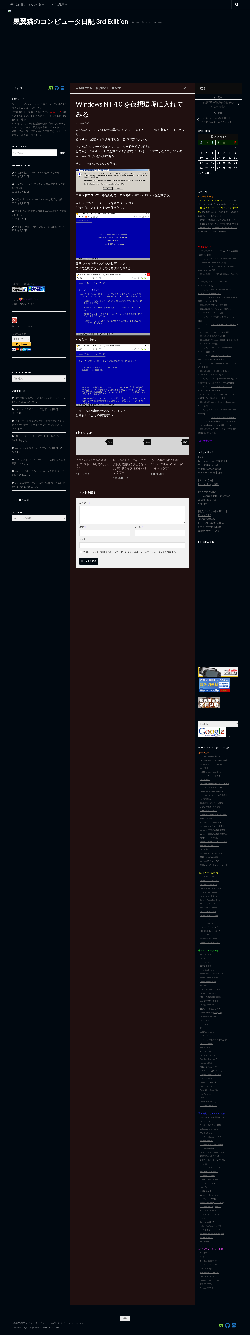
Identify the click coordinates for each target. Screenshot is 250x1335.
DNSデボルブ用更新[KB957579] (213, 814)
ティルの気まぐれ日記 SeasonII (214, 495)
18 (206, 162)
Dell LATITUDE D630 (208, 1276)
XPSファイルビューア (209, 1171)
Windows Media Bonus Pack (211, 1168)
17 (201, 162)
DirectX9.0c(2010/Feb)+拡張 (211, 1144)
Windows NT (85, 88)
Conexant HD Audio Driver (210, 888)
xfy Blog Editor (206, 1051)
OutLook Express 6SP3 (209, 1129)
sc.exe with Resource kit (209, 1214)
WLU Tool (204, 768)
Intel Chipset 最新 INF (209, 896)
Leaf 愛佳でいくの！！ (209, 1001)
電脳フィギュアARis (208, 1067)
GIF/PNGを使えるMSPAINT (211, 1137)
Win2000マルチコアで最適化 (212, 826)
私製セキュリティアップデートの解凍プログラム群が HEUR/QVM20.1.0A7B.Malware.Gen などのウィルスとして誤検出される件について (218, 227)
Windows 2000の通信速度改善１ (213, 830)
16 (235, 157)
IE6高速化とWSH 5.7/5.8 (210, 1230)
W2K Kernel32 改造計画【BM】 (213, 1117)
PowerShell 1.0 (206, 1063)
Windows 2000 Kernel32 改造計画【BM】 (37, 409)
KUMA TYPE (204, 515)
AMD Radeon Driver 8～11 (210, 908)
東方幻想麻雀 (205, 966)
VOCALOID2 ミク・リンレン (211, 1071)
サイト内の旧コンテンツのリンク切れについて (40, 226)
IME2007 (204, 1164)
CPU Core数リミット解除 (210, 1125)
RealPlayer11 (205, 1094)
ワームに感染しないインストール (213, 841)
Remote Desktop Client (209, 845)
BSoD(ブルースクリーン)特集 (212, 803)
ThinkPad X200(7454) (208, 1261)
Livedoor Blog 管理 (208, 484)
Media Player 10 (206, 1078)
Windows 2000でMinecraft (211, 764)
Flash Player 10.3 (207, 954)
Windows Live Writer (208, 1105)
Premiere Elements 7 (208, 1059)
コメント (85, 502)
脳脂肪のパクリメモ (209, 530)
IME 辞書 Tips (205, 849)
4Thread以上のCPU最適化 (210, 822)
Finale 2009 (205, 1047)
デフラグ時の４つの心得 (210, 807)
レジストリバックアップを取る (213, 1160)
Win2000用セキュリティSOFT (212, 853)
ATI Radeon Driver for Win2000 (223, 259)
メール (139, 527)
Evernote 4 (204, 985)
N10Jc (202, 1257)
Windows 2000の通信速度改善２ (213, 834)
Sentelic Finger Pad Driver (210, 900)
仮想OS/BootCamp (108, 88)
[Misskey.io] (50, 88)
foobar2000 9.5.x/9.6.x (209, 1090)
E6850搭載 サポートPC (209, 1272)
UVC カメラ (205, 919)
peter (14, 428)
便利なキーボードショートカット (213, 865)
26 (212, 168)
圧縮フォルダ (205, 1191)
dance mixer (204, 1020)
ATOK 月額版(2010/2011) (210, 997)
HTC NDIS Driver (207, 877)
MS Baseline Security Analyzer (212, 1233)
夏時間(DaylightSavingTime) (211, 1156)
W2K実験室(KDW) (208, 464)
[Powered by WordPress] (25, 1328)
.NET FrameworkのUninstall (211, 772)
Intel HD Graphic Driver (209, 880)
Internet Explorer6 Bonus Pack (212, 1152)
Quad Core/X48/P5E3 (208, 1265)
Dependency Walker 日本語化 (211, 791)
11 (206, 157)
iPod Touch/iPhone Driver (210, 942)
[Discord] (62, 88)
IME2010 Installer (207, 970)
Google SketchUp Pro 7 (209, 1016)
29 (229, 168)
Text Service (204, 1241)
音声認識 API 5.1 (206, 1237)
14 (224, 157)
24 (201, 168)
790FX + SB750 (206, 1284)
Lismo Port (204, 1024)
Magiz (32, 401)
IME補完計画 (205, 799)
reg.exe (203, 1218)
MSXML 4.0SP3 (206, 1140)
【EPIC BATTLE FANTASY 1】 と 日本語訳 (37, 436)
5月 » (208, 172)
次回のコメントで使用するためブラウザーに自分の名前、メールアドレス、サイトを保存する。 (130, 552)
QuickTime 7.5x (206, 1086)
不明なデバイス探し (208, 810)
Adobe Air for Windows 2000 (211, 978)
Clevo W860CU (206, 1288)
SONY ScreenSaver (207, 1032)
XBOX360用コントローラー (211, 931)
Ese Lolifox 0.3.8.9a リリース (221, 332)
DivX (202, 1028)
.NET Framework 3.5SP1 (209, 993)
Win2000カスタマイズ (209, 861)
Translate (230, 736)
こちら (226, 208)
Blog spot (203, 503)
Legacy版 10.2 (203, 414)
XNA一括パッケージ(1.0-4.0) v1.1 (224, 316)
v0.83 (221, 305)
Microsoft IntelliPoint (208, 939)
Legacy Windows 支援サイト (213, 460)
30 (235, 168)
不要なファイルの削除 (209, 857)
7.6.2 (207, 1082)
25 (206, 168)
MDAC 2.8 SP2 (206, 1133)
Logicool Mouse (206, 935)
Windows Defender (207, 1175)
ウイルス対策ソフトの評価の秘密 (213, 760)
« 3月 (201, 172)
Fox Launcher (205, 779)
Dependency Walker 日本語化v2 (223, 417)
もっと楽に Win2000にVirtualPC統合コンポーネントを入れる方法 (168, 464)
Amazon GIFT (19, 326)
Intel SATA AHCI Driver (209, 915)
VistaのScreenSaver (207, 1005)
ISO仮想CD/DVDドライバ (210, 1226)
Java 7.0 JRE (205, 962)
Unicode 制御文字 (207, 1148)
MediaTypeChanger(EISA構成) (212, 1202)
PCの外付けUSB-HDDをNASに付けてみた (37, 172)
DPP (219, 1012)
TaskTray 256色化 (207, 1222)
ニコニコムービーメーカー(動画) (213, 1040)
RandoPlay (17, 440)
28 (224, 168)
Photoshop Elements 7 (209, 1055)
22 (229, 162)
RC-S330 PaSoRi (206, 1043)
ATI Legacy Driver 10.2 (209, 904)
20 (218, 162)
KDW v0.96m (215, 336)
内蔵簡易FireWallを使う (210, 838)
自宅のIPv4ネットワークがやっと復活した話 (38, 199)
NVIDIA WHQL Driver (208, 892)
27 (218, 168)
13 (218, 157)
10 (201, 157)
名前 (82, 527)
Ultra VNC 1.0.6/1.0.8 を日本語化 (213, 795)
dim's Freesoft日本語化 (210, 526)
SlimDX (207, 1121)
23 (235, 162)
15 (229, 157)
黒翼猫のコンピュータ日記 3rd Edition (70, 21)
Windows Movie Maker (209, 1195)
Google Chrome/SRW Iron (210, 1074)
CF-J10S (203, 1253)
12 (212, 157)
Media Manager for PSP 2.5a (211, 989)
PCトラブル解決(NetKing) (211, 522)
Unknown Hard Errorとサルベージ (213, 787)
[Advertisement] (218, 600)
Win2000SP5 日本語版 (210, 472)
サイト (82, 539)
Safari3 (203, 1098)
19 (212, 162)
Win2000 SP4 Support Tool (210, 1206)
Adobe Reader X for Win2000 (211, 974)
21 (224, 162)
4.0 (207, 1098)
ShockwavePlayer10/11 (209, 1102)
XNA (202, 1121)
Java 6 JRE (204, 958)
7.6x (214, 1086)
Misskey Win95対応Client (210, 756)
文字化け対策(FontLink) (209, 1179)
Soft (215, 1012)
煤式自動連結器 (206, 519)
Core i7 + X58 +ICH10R (209, 1280)
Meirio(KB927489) (208, 1183)
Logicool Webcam (207, 923)
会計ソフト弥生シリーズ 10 (211, 1009)
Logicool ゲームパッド (209, 927)
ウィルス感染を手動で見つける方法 (214, 783)
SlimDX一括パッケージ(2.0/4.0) (223, 324)
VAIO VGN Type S (207, 1268)
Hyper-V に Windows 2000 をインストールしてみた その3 (92, 464)
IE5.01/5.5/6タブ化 (208, 1199)
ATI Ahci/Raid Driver (208, 911)
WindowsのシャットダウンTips (213, 776)
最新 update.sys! (206, 818)
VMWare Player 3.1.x (208, 884)
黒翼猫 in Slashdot (207, 499)
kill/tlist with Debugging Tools (212, 1210)
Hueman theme (52, 1327)
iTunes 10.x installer (208, 981)
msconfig (203, 1187)
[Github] (56, 88)
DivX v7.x (204, 1036)
